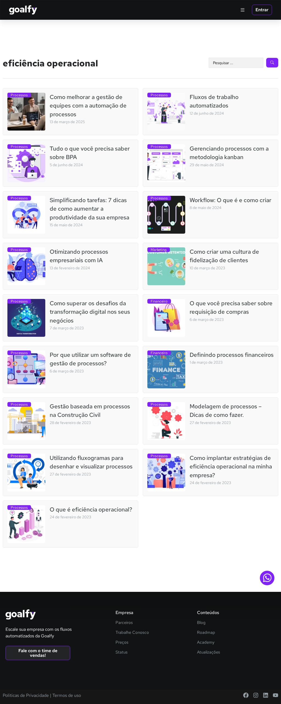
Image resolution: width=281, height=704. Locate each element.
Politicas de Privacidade (26, 695)
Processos (19, 95)
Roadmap (206, 632)
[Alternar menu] (242, 10)
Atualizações (208, 652)
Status (122, 652)
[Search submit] (272, 62)
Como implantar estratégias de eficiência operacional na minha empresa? (231, 466)
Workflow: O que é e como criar (230, 200)
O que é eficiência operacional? (91, 509)
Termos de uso (66, 695)
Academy (205, 642)
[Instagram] (255, 695)
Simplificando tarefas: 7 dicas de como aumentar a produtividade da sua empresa (89, 208)
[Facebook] (246, 695)
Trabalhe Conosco (132, 632)
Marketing (159, 249)
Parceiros (124, 622)
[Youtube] (275, 695)
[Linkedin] (265, 695)
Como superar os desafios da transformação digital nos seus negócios (90, 311)
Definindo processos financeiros (232, 354)
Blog (201, 622)
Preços (122, 642)
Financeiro (159, 301)
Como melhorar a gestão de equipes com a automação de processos (88, 105)
